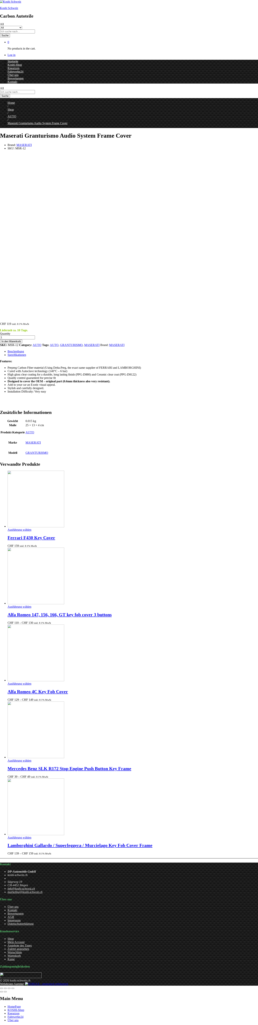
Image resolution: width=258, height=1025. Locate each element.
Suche (5, 35)
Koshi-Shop (15, 64)
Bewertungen (16, 78)
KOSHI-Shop (16, 1010)
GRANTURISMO (71, 345)
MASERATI (24, 145)
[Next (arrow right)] (5, 991)
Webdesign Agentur (12, 983)
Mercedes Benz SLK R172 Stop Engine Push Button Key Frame (69, 768)
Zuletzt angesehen (18, 949)
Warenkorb (14, 955)
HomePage (14, 1006)
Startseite (13, 61)
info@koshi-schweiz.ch (21, 888)
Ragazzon (13, 68)
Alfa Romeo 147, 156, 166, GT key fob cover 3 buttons (60, 614)
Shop (11, 938)
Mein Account (16, 942)
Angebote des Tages (20, 945)
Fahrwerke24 (15, 71)
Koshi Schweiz (9, 8)
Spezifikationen (17, 354)
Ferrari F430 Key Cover (31, 537)
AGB (11, 917)
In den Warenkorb (11, 341)
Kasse (11, 959)
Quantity (5, 333)
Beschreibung (16, 351)
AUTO (37, 345)
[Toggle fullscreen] (9, 988)
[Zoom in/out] (12, 988)
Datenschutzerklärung (21, 923)
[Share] (5, 988)
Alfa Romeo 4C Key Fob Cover (38, 691)
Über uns (13, 75)
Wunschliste (15, 952)
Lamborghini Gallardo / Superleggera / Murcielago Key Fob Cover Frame (80, 845)
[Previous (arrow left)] (1, 991)
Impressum (14, 920)
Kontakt (12, 81)
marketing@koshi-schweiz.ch (25, 892)
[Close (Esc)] (1, 988)
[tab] (133, 351)
